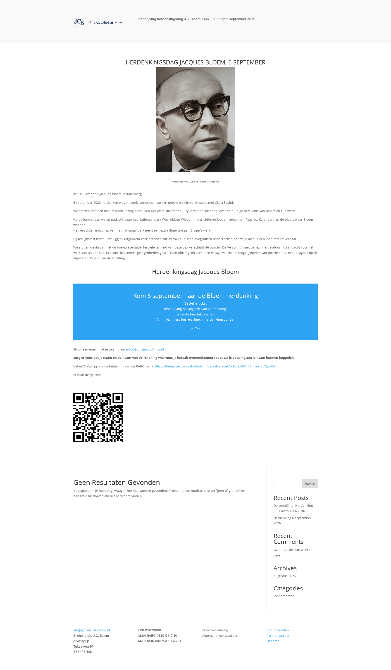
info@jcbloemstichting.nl (145, 349)
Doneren (273, 641)
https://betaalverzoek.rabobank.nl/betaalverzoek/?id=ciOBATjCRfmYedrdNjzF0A (215, 366)
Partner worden (278, 635)
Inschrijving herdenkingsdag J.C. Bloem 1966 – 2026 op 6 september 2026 (196, 19)
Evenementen (284, 596)
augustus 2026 (285, 576)
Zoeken (309, 483)
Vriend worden (278, 630)
